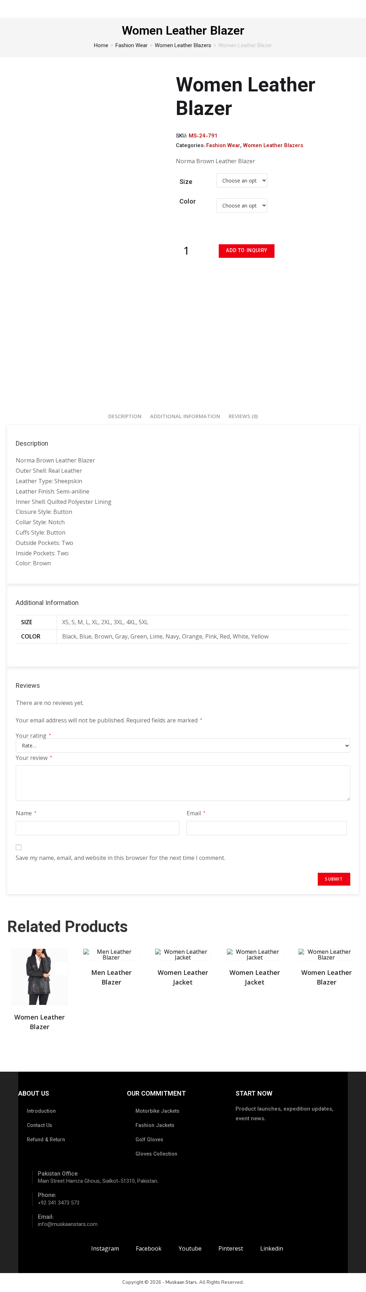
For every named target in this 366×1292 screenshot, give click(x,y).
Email (196, 813)
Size (185, 182)
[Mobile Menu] (356, 8)
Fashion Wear (131, 46)
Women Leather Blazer (39, 1022)
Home (101, 46)
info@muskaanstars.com (68, 1225)
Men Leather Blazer (111, 977)
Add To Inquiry (246, 251)
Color (187, 202)
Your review (34, 758)
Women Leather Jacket (183, 977)
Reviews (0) (243, 416)
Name (26, 813)
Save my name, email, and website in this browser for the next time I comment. (120, 858)
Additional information (185, 416)
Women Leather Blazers (183, 46)
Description (125, 416)
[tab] (125, 416)
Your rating (33, 735)
